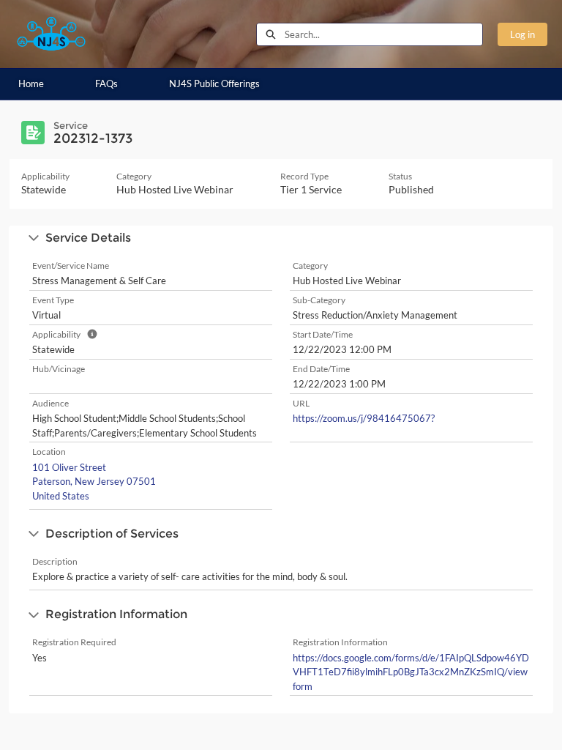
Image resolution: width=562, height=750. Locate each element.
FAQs (106, 83)
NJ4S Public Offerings (214, 83)
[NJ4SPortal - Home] (51, 34)
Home (31, 83)
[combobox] (383, 34)
